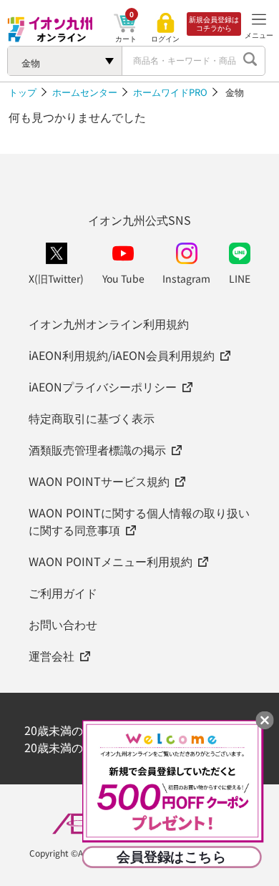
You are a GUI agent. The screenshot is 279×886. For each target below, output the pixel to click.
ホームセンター (84, 92)
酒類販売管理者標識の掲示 (97, 449)
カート (126, 38)
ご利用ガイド (63, 592)
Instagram (186, 278)
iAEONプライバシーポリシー (103, 386)
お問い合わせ (63, 624)
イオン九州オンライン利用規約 (109, 323)
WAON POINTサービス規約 (99, 481)
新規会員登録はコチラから (214, 23)
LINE (239, 278)
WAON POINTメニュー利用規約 (110, 561)
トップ (22, 92)
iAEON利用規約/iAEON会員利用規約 (122, 355)
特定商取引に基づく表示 (92, 418)
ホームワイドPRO (170, 92)
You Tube (123, 278)
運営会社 (51, 655)
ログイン (165, 39)
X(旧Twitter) (56, 278)
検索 (250, 61)
